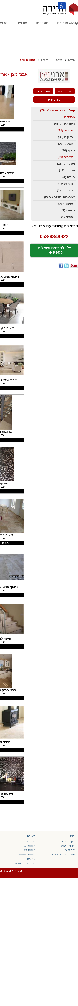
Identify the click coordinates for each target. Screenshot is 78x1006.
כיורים (68, 177)
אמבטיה (65, 203)
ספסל (67, 217)
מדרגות (67, 170)
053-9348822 (54, 236)
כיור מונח (65, 190)
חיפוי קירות (64, 123)
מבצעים (69, 117)
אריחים (65, 130)
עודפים (21, 23)
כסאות (68, 210)
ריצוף (68, 150)
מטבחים (42, 23)
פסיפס (65, 143)
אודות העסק (65, 91)
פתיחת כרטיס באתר (63, 854)
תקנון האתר (68, 841)
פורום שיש (54, 99)
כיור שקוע (65, 183)
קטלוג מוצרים (67, 23)
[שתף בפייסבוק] (60, 265)
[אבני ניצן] (54, 82)
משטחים (66, 163)
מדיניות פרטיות (66, 845)
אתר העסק (43, 91)
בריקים (65, 137)
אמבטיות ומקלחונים (59, 197)
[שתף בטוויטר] (66, 265)
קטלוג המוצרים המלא (57, 110)
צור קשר (70, 850)
